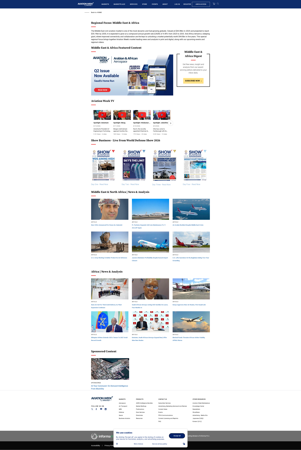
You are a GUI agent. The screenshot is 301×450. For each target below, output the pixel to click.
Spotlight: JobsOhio (160, 123)
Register (187, 4)
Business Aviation (124, 418)
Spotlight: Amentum (101, 123)
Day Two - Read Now (130, 184)
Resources (139, 418)
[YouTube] (101, 409)
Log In (177, 4)
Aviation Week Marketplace (201, 403)
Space (121, 415)
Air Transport (123, 406)
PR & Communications (165, 415)
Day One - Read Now (99, 184)
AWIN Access (201, 4)
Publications (140, 409)
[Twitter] (92, 409)
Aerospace (122, 403)
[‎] (132, 75)
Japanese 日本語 (198, 418)
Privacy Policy (110, 446)
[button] (93, 123)
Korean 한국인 (197, 421)
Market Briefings (141, 406)
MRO (120, 409)
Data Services (140, 412)
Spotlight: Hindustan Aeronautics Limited (142, 123)
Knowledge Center (198, 406)
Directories (139, 415)
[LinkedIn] (106, 409)
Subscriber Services (164, 403)
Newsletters (196, 409)
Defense (121, 412)
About (165, 4)
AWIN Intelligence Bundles (144, 403)
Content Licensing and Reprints (168, 418)
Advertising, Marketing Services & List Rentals (172, 406)
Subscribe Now (192, 81)
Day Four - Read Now (191, 184)
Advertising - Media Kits (200, 415)
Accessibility (95, 446)
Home (99, 12)
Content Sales (162, 409)
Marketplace (119, 4)
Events (155, 4)
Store (144, 4)
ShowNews (196, 412)
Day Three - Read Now (161, 184)
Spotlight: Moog (119, 123)
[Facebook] (97, 409)
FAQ (159, 421)
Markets (105, 4)
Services (133, 4)
